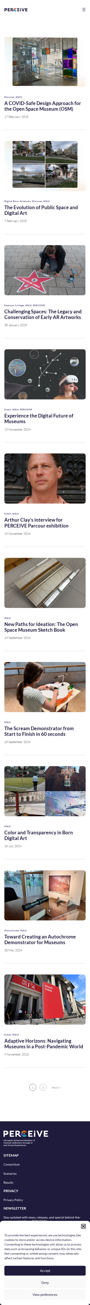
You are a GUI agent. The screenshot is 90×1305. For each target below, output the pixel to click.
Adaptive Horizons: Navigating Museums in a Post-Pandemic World (43, 1043)
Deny (45, 1283)
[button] (83, 1226)
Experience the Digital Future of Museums (38, 418)
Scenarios (10, 1173)
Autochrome (11, 930)
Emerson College (14, 305)
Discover (9, 97)
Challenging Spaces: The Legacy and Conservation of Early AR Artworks (43, 314)
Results (8, 1182)
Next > (56, 1087)
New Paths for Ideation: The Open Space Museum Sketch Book (41, 627)
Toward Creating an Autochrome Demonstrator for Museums (40, 939)
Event (7, 409)
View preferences (45, 1295)
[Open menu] (84, 9)
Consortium (11, 1164)
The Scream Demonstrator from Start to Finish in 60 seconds (39, 731)
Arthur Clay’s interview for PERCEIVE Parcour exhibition (36, 522)
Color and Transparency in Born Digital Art (38, 835)
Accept (45, 1271)
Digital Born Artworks (17, 201)
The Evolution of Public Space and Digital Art (41, 210)
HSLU (19, 97)
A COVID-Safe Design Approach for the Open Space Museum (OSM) (42, 106)
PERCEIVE (39, 305)
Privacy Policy (13, 1200)
